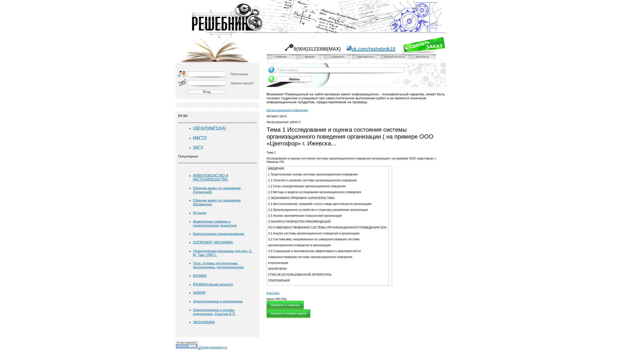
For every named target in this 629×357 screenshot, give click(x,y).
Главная (281, 56)
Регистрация (239, 74)
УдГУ (198, 147)
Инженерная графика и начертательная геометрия (215, 223)
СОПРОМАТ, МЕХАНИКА (213, 242)
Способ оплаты (394, 56)
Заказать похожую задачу (288, 313)
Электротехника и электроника (218, 301)
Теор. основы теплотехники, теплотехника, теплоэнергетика (218, 265)
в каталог (273, 293)
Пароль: (182, 82)
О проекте (338, 56)
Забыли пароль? (242, 83)
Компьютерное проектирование (218, 234)
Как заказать (366, 56)
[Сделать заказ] (423, 45)
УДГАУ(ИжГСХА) (209, 128)
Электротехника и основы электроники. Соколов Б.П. (214, 312)
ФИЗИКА (200, 276)
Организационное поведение (287, 110)
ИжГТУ (200, 137)
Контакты (422, 56)
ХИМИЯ (199, 293)
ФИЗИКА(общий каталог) (213, 284)
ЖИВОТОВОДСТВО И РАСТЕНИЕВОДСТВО (210, 177)
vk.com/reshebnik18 (373, 49)
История (199, 213)
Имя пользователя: (182, 73)
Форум (309, 56)
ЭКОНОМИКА (204, 322)
